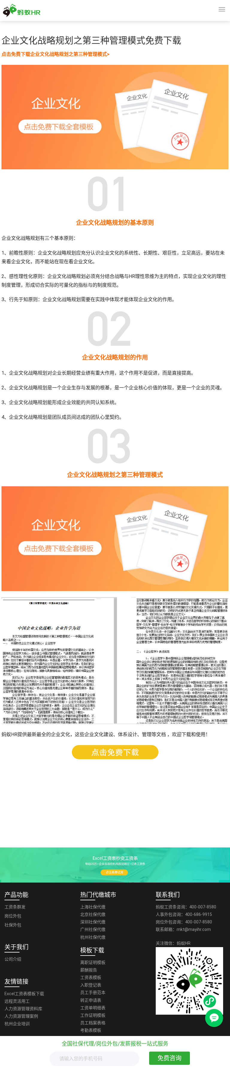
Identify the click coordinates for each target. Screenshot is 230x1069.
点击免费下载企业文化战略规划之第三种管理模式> (55, 54)
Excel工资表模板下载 (24, 993)
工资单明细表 (92, 1007)
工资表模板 (90, 977)
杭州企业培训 (17, 1023)
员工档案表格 (92, 1022)
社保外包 (12, 925)
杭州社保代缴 (92, 937)
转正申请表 (90, 1000)
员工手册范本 (92, 992)
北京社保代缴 (92, 914)
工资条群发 (14, 906)
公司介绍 (12, 959)
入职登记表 (90, 985)
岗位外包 (12, 915)
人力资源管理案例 (21, 1016)
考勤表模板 (90, 1030)
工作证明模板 (92, 1015)
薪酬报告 (88, 970)
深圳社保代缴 (92, 922)
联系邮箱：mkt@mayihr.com (183, 929)
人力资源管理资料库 (23, 1008)
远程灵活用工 (17, 1001)
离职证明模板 (92, 962)
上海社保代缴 (92, 906)
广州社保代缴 (92, 929)
